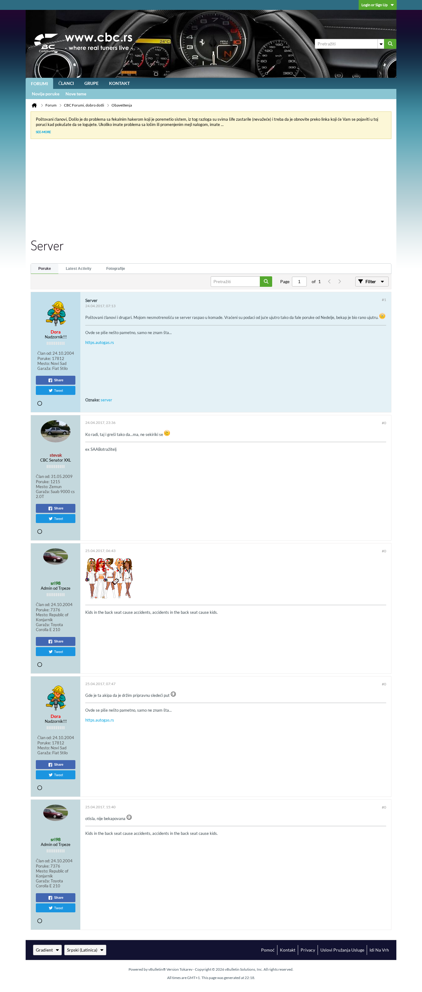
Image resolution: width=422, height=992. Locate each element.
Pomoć (268, 949)
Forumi (39, 83)
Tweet (58, 390)
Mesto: (43, 363)
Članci (66, 83)
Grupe (91, 83)
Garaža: (44, 368)
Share (58, 380)
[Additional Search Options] (381, 44)
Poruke (44, 268)
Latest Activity (78, 268)
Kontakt (119, 83)
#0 (384, 423)
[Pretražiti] (390, 44)
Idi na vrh (379, 949)
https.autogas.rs (99, 342)
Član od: (44, 353)
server (106, 399)
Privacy (308, 949)
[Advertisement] (206, 190)
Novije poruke (45, 93)
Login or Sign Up (374, 4)
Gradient (44, 949)
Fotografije (115, 268)
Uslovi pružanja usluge (342, 949)
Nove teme (75, 93)
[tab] (44, 269)
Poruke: (44, 358)
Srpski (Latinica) (82, 949)
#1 (384, 299)
